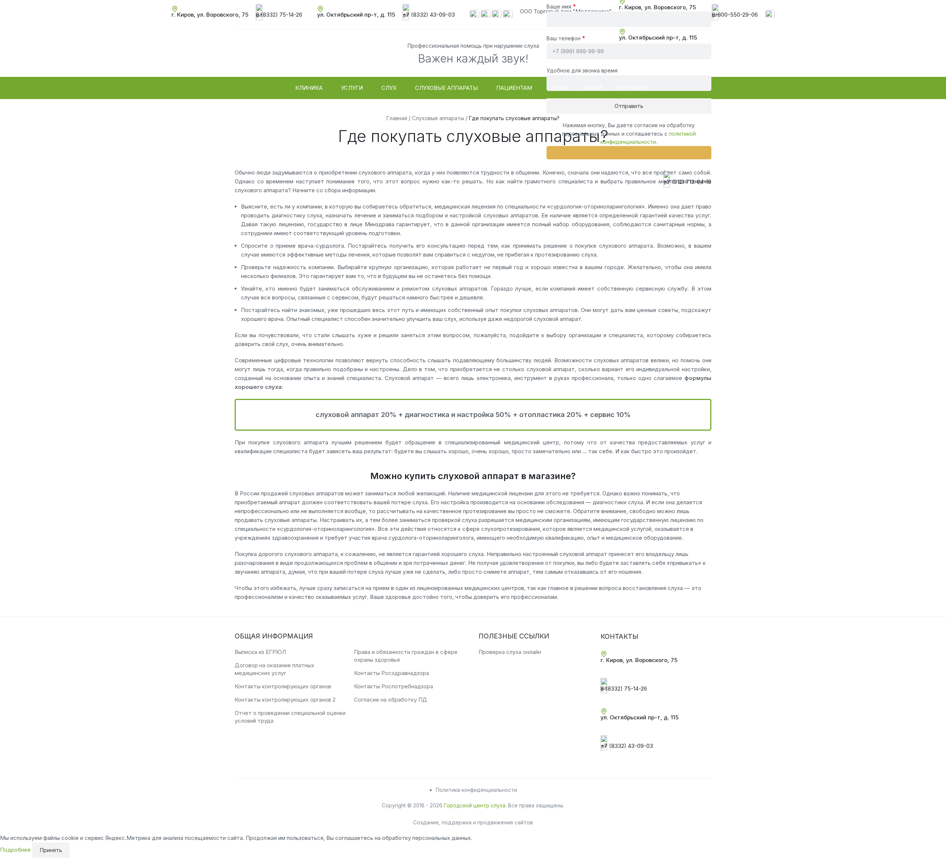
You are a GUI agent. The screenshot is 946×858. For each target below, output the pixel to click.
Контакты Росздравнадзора (391, 672)
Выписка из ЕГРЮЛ (260, 651)
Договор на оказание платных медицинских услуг (274, 669)
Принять (51, 850)
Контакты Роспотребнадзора (393, 686)
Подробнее (16, 849)
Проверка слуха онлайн (510, 651)
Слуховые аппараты (438, 118)
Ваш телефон (566, 38)
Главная (397, 118)
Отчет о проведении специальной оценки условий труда (290, 716)
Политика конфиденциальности (476, 790)
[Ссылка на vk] (770, 14)
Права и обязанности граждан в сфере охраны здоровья (405, 655)
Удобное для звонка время (582, 70)
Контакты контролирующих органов (283, 686)
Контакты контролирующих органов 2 (285, 699)
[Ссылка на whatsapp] (474, 14)
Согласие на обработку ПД (390, 699)
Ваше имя (561, 6)
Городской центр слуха (475, 805)
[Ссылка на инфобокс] (209, 15)
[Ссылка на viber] (485, 14)
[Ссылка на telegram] (496, 14)
